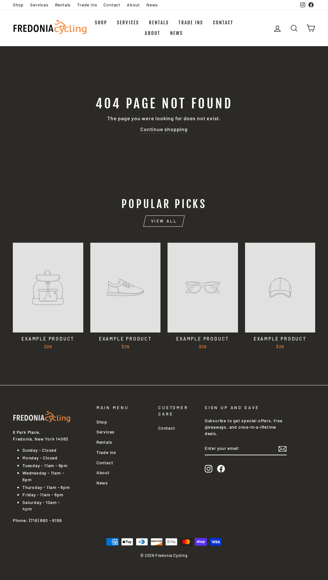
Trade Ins (87, 4)
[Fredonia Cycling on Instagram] (208, 469)
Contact (111, 4)
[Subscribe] (282, 448)
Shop (18, 4)
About (133, 4)
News (152, 4)
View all (164, 221)
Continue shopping (164, 129)
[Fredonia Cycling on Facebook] (221, 469)
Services (39, 4)
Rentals (63, 4)
